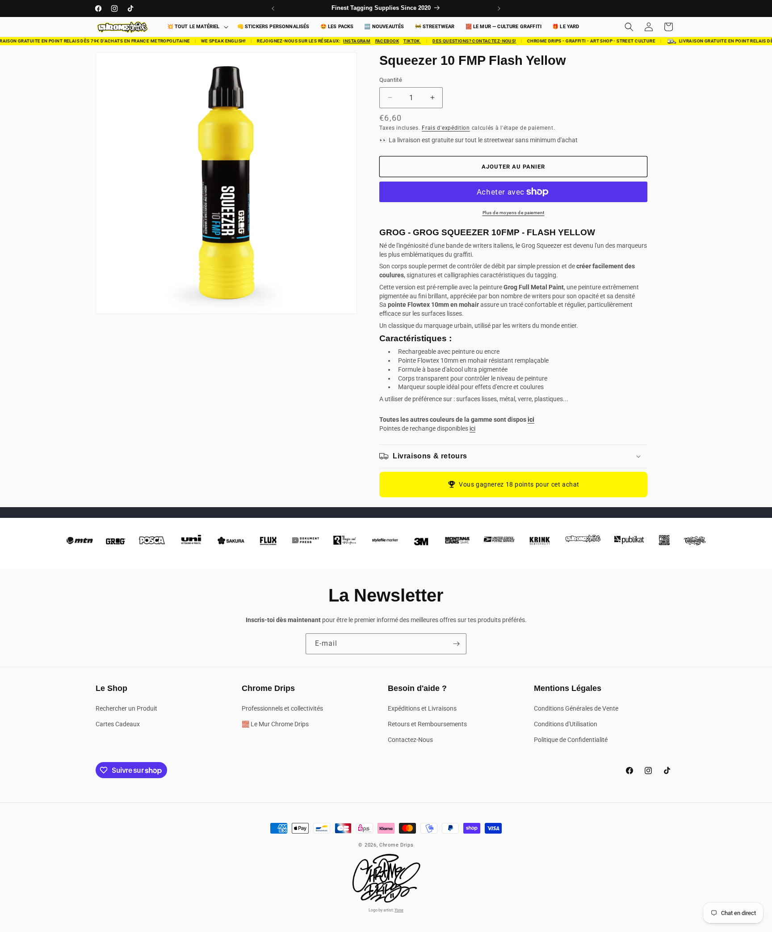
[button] (197, 27)
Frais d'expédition (446, 128)
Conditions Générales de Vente (576, 708)
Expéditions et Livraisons (422, 708)
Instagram (350, 41)
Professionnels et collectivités (282, 708)
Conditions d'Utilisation (565, 724)
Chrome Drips (396, 845)
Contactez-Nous (410, 739)
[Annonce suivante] (499, 8)
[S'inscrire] (456, 643)
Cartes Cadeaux (118, 724)
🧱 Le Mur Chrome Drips (275, 724)
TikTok (406, 41)
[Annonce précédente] (273, 8)
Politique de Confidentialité (571, 739)
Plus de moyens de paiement (513, 212)
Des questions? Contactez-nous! (467, 41)
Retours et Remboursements (427, 724)
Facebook (380, 41)
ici (531, 419)
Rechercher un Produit (126, 708)
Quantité (390, 79)
